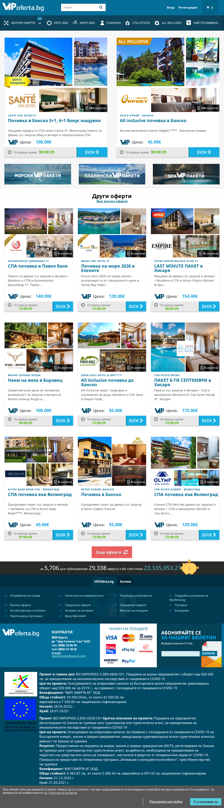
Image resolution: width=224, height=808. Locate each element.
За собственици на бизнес (27, 610)
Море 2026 (87, 23)
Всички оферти (26, 21)
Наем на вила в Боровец (35, 380)
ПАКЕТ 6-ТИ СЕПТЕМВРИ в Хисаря (182, 382)
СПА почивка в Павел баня (38, 266)
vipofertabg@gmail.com (69, 656)
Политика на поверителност (84, 596)
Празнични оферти (132, 605)
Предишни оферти (77, 605)
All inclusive (172, 23)
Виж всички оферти (112, 201)
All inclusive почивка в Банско (153, 120)
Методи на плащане (133, 610)
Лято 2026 (61, 23)
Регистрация (187, 7)
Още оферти (108, 552)
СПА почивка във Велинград (40, 494)
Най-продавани (205, 23)
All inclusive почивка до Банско (107, 382)
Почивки (180, 605)
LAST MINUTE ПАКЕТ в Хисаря (178, 268)
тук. (46, 792)
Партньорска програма (25, 616)
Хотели (125, 581)
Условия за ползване (78, 610)
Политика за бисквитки (135, 596)
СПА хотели (141, 23)
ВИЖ (90, 152)
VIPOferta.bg (104, 581)
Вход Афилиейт (75, 616)
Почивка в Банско (101, 494)
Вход (170, 7)
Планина (114, 23)
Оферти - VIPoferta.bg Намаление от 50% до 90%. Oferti (24, 7)
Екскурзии (181, 610)
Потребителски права (24, 596)
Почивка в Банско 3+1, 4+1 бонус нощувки (54, 120)
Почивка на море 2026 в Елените (108, 268)
